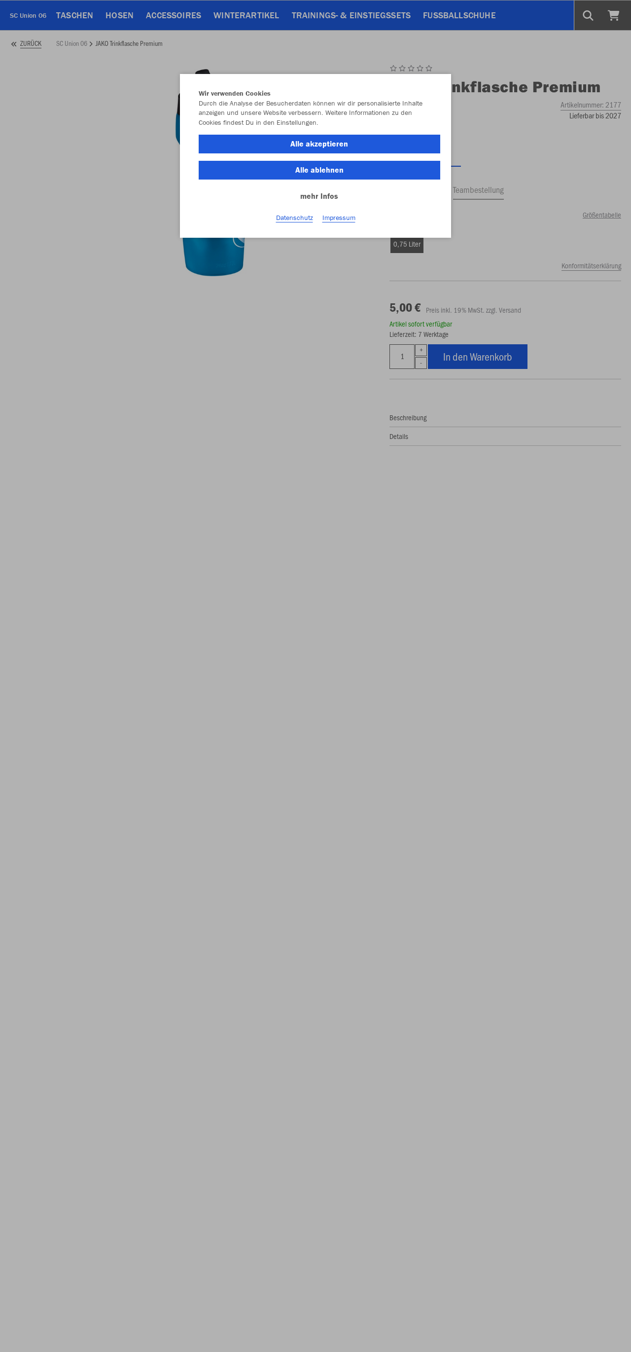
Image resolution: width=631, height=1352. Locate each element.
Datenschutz (294, 217)
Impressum (338, 217)
